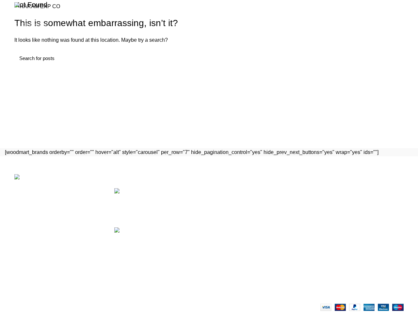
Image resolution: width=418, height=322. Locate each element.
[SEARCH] (409, 23)
